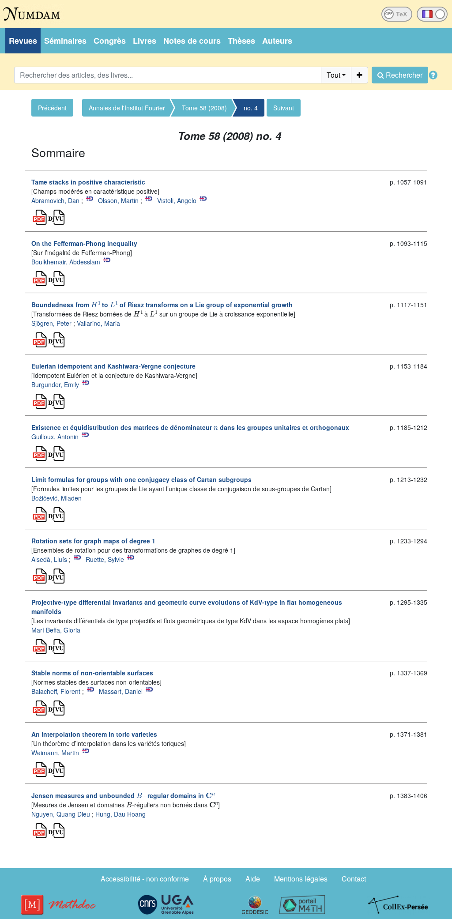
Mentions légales (301, 879)
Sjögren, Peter (51, 323)
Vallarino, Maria (98, 323)
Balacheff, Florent (55, 691)
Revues (23, 40)
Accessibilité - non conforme (145, 879)
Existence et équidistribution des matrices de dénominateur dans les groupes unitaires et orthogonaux (190, 427)
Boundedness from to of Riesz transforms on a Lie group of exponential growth (162, 304)
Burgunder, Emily (55, 384)
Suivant (283, 107)
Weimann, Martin (55, 752)
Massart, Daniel (121, 691)
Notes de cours (192, 40)
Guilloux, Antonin (55, 436)
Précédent (52, 107)
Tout (333, 75)
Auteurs (277, 40)
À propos (217, 879)
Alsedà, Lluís (49, 559)
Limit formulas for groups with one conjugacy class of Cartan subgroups (141, 479)
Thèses (241, 40)
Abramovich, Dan (55, 200)
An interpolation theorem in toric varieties (94, 734)
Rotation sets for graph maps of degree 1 (93, 540)
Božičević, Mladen (56, 497)
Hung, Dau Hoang (120, 814)
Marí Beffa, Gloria (55, 629)
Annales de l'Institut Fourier (127, 107)
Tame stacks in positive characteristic (88, 181)
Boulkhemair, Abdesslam (65, 261)
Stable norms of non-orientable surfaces (92, 672)
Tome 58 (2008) (204, 107)
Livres (144, 40)
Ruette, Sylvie (105, 559)
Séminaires (65, 40)
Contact (354, 879)
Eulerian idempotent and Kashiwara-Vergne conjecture (113, 366)
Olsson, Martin (118, 200)
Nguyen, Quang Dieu (60, 814)
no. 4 (251, 107)
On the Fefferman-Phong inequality (84, 243)
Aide (252, 879)
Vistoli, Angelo (176, 200)
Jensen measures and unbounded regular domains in (122, 795)
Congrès (110, 40)
